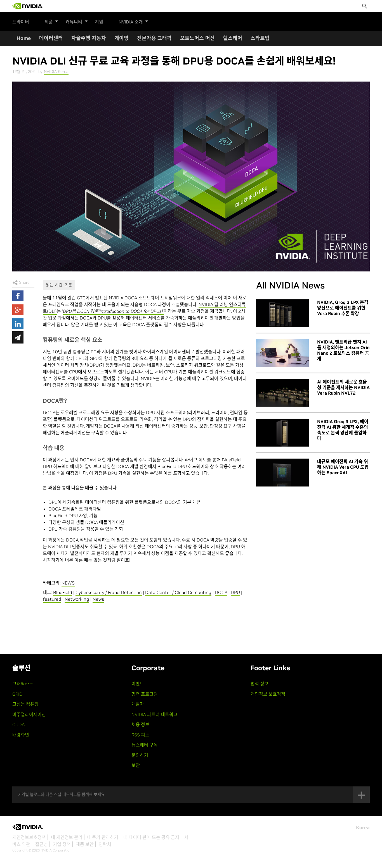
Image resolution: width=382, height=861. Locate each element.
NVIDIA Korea (56, 71)
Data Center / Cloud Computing (178, 592)
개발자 (137, 704)
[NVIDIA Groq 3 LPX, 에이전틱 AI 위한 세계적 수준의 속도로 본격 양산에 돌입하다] (282, 433)
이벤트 (137, 683)
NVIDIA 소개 (131, 22)
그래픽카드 (22, 683)
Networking (77, 599)
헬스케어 (232, 38)
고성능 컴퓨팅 (25, 704)
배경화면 (20, 735)
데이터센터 (51, 38)
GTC (81, 297)
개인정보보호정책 (29, 837)
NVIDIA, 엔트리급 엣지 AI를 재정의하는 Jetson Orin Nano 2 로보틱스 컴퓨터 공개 (343, 350)
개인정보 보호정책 (268, 694)
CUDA (18, 724)
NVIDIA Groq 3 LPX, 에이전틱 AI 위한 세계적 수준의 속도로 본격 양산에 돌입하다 (342, 430)
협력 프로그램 (144, 694)
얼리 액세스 (207, 297)
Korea (363, 827)
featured (52, 599)
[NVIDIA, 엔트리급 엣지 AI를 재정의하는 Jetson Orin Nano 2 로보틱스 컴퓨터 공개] (282, 353)
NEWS (68, 583)
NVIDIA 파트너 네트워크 (154, 714)
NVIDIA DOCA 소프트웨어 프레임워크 (145, 297)
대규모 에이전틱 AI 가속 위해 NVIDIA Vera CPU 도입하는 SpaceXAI (343, 467)
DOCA (221, 592)
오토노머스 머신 (197, 38)
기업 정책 (62, 844)
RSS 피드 (140, 735)
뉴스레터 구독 (144, 745)
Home (23, 38)
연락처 (105, 844)
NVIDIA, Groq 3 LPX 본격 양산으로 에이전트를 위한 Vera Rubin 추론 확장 (342, 307)
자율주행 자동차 (88, 38)
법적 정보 (259, 683)
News (98, 599)
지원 (99, 22)
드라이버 (20, 22)
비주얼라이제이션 (29, 714)
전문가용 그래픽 (154, 38)
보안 (135, 765)
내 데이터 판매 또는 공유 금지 (151, 837)
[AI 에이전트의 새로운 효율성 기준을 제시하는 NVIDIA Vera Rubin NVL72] (282, 393)
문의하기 (139, 755)
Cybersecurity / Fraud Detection (109, 592)
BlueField (62, 592)
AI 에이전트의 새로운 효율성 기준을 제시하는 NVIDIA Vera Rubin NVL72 (343, 387)
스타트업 (260, 38)
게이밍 (121, 38)
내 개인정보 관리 (66, 837)
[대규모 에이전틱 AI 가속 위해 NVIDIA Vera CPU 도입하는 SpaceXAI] (282, 472)
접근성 (41, 844)
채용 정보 (140, 724)
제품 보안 (85, 844)
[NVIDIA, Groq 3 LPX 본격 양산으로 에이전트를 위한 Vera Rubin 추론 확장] (282, 313)
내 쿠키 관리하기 (102, 837)
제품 (48, 22)
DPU (235, 592)
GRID (17, 694)
